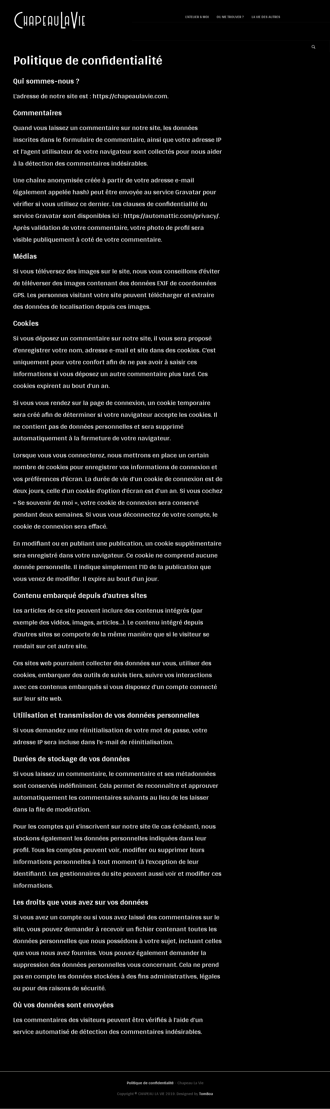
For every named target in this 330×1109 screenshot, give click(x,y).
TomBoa (206, 1093)
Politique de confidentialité (150, 1083)
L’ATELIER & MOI (197, 16)
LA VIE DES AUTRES (266, 16)
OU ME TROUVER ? (230, 16)
